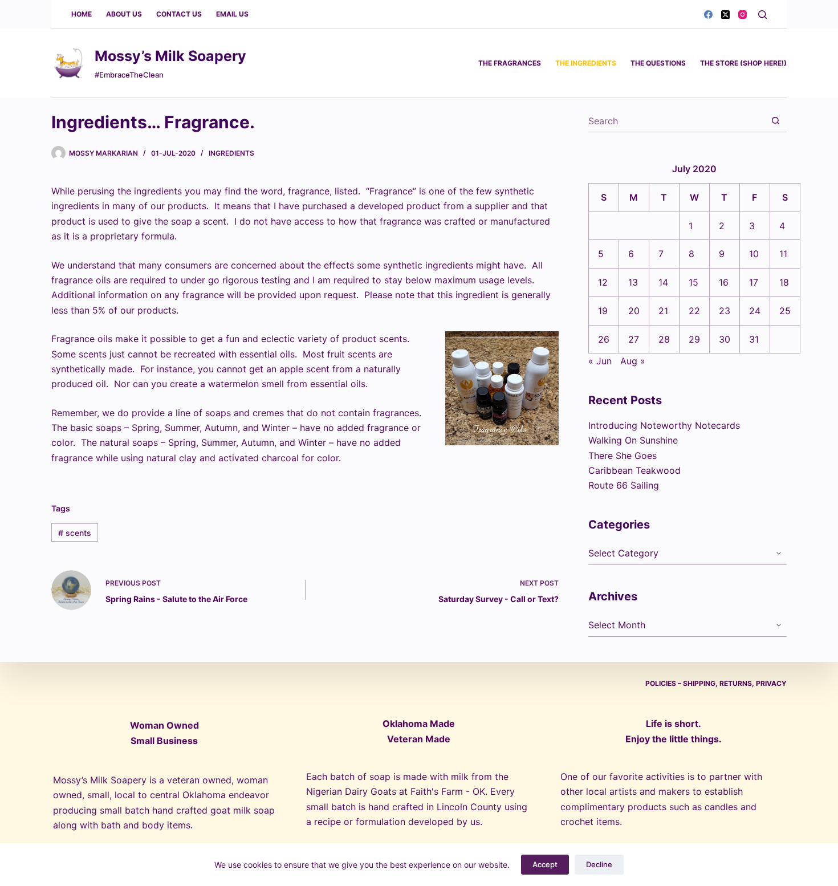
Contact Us (179, 14)
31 (754, 339)
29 (694, 339)
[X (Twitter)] (725, 14)
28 (664, 339)
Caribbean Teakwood (634, 470)
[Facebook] (708, 14)
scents (74, 533)
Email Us (232, 14)
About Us (124, 14)
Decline (599, 864)
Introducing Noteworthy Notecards (664, 425)
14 (663, 282)
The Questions (658, 63)
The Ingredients (585, 63)
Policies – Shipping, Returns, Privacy (716, 683)
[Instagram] (742, 14)
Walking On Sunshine (633, 440)
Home (81, 14)
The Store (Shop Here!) (743, 63)
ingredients (231, 153)
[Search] (762, 14)
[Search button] (775, 120)
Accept (545, 864)
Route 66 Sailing (623, 485)
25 (785, 310)
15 (693, 282)
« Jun (600, 361)
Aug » (632, 361)
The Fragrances (509, 63)
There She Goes (622, 455)
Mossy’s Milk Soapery (170, 55)
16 (724, 282)
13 (633, 282)
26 (603, 339)
